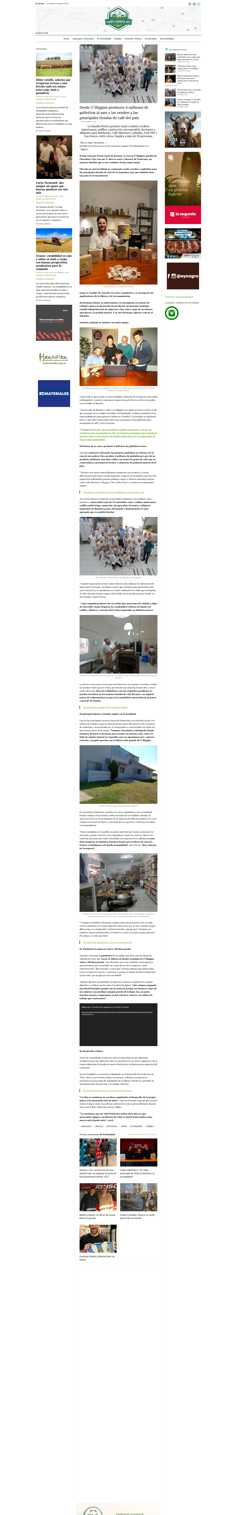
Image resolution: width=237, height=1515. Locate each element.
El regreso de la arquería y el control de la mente (107, 942)
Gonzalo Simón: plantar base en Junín (97, 1258)
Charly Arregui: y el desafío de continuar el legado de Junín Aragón (189, 102)
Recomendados (167, 38)
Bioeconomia (112, 1126)
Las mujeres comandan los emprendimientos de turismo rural (113, 492)
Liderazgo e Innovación (83, 38)
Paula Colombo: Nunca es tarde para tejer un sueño (137, 1216)
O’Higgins (149, 1126)
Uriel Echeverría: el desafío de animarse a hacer (189, 91)
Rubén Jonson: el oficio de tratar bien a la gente (97, 1216)
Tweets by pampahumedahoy (179, 296)
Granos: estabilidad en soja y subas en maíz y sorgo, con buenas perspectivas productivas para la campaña (54, 262)
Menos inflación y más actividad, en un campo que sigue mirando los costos (188, 57)
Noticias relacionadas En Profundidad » (142, 1134)
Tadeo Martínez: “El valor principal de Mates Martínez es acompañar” (137, 1173)
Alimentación (86, 1126)
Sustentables (151, 38)
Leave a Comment (44, 131)
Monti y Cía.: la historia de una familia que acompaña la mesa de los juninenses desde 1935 (98, 1173)
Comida (124, 1126)
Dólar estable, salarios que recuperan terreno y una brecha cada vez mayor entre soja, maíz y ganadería (53, 86)
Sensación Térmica (133, 38)
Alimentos (99, 1126)
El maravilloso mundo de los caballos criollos (105, 707)
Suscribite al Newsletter (58, 4)
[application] (119, 1024)
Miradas (117, 38)
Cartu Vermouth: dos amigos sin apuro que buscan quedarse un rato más (52, 187)
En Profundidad (104, 38)
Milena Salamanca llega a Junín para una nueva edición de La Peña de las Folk (188, 79)
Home (66, 38)
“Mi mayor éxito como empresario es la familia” (188, 67)
